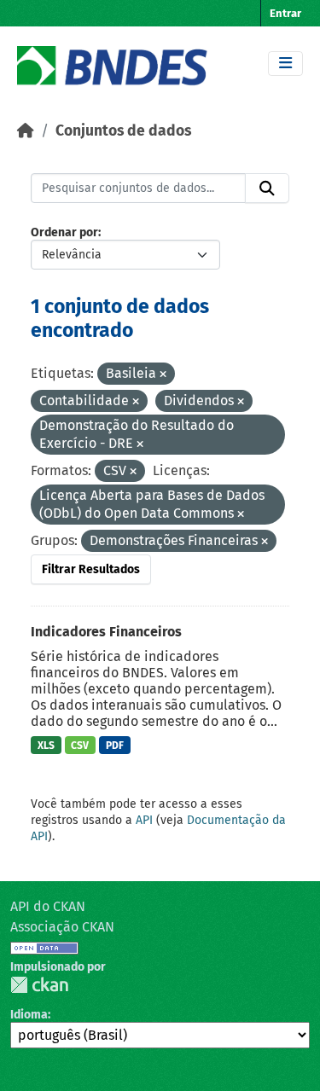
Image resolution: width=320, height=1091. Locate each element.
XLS (46, 746)
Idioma (29, 1014)
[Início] (25, 131)
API (144, 820)
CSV (80, 746)
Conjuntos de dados (123, 131)
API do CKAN (47, 906)
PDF (115, 746)
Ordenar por (64, 232)
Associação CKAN (62, 927)
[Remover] (163, 374)
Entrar (285, 13)
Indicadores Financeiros (106, 632)
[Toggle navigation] (285, 63)
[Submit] (267, 188)
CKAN (39, 985)
